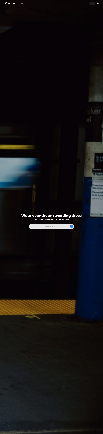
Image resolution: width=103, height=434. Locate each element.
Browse (21, 3)
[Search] (71, 226)
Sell (92, 3)
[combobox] (51, 226)
